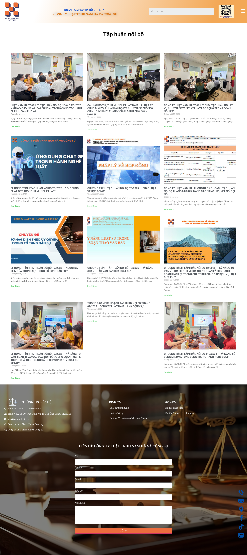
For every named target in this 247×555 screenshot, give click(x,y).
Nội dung (80, 503)
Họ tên (78, 455)
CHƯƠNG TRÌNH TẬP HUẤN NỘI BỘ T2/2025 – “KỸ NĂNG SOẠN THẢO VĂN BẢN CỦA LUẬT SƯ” (120, 269)
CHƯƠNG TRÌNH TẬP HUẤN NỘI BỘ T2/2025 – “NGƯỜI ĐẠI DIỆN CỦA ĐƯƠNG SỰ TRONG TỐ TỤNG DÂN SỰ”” (44, 269)
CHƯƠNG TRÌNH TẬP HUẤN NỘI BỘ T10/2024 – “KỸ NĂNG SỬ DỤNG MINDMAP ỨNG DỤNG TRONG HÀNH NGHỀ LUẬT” (199, 355)
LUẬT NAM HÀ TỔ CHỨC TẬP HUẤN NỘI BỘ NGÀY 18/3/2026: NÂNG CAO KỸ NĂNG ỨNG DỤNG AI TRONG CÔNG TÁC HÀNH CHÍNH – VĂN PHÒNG (46, 108)
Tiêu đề (79, 491)
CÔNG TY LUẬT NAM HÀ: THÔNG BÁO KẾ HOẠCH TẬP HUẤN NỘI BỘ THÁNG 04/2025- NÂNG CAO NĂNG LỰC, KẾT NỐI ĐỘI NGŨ (199, 191)
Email (78, 479)
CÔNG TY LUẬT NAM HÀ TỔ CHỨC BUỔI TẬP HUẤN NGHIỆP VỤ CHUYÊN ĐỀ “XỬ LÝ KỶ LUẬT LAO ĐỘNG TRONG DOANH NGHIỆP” (198, 108)
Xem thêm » (15, 127)
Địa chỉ (78, 467)
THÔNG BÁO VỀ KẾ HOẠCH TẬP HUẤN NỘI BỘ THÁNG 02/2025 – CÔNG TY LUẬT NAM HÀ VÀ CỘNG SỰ (118, 305)
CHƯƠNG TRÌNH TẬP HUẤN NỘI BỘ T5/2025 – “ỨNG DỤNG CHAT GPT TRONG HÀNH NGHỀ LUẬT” (45, 190)
